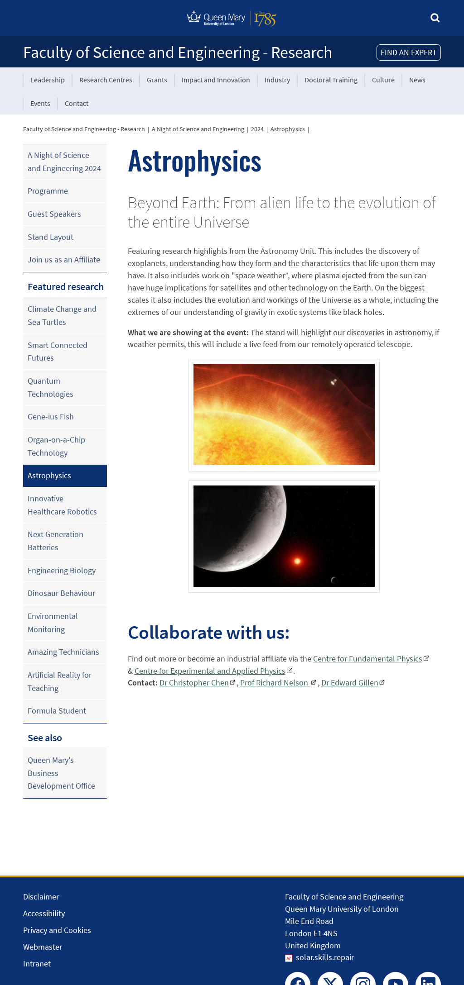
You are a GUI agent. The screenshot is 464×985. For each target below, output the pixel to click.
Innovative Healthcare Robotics (62, 505)
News (417, 79)
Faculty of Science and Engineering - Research (178, 52)
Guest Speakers (54, 214)
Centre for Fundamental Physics (367, 658)
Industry (277, 79)
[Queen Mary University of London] (232, 28)
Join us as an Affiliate (64, 259)
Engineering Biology (62, 570)
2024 (257, 129)
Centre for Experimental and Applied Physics (210, 671)
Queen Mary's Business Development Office (61, 773)
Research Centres (105, 79)
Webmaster (42, 947)
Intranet (37, 963)
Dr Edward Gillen (349, 682)
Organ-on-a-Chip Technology (56, 446)
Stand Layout (50, 237)
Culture (383, 79)
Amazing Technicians (63, 652)
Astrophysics (288, 129)
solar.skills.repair (325, 957)
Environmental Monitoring (53, 622)
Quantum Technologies (50, 387)
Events (40, 103)
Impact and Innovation (216, 79)
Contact (76, 103)
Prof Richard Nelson (275, 682)
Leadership (47, 79)
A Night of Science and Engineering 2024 (64, 161)
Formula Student (57, 710)
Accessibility (44, 913)
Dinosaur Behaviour (61, 593)
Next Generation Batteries (55, 540)
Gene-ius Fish (51, 416)
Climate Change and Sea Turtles (62, 315)
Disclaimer (41, 896)
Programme (48, 191)
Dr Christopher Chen (194, 682)
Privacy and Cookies (57, 930)
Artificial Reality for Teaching (60, 681)
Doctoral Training (331, 79)
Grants (157, 79)
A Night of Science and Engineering (198, 129)
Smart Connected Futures (57, 351)
